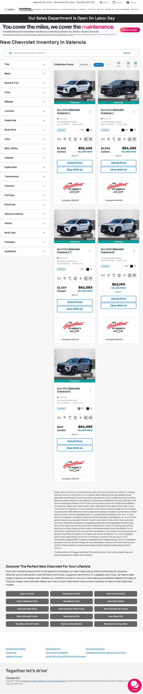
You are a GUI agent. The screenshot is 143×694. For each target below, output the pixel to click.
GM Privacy (43, 681)
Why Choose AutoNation (57, 653)
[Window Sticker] (90, 139)
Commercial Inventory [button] (68, 9)
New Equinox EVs (71, 616)
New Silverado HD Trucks (116, 609)
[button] (92, 86)
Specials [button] (100, 9)
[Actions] (90, 111)
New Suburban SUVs (27, 609)
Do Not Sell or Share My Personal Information (66, 657)
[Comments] (86, 139)
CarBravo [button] (82, 9)
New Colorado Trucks (27, 616)
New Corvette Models (71, 624)
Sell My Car (110, 9)
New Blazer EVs (115, 616)
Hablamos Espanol (14, 657)
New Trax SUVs (27, 594)
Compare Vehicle (70, 200)
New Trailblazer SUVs (27, 601)
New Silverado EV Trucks (27, 624)
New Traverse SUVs (116, 594)
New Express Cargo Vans (116, 624)
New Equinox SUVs (71, 594)
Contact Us (11, 653)
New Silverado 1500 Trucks (71, 609)
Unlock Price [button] (74, 163)
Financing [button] (91, 9)
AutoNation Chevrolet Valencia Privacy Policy (106, 653)
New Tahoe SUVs (116, 601)
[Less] (74, 156)
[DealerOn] (13, 678)
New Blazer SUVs (71, 601)
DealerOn (25, 681)
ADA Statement (53, 649)
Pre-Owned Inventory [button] (51, 9)
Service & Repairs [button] (123, 9)
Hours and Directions (95, 649)
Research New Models (16, 649)
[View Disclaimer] (81, 139)
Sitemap (34, 681)
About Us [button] (134, 9)
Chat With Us (75, 170)
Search (127, 53)
